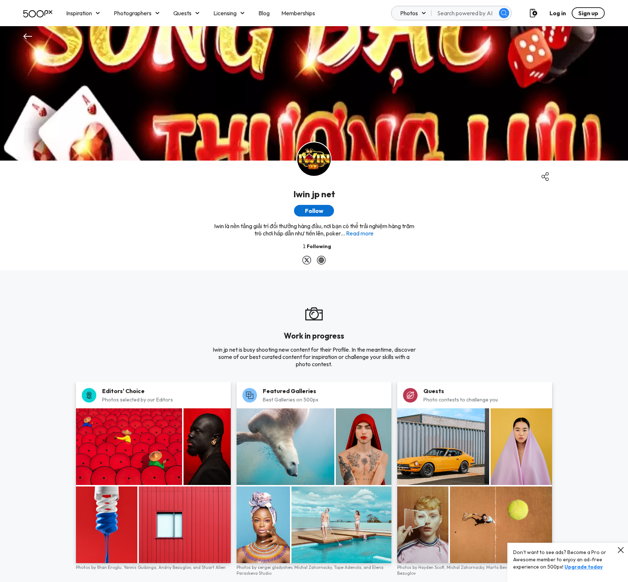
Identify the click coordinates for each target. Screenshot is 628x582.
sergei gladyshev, (276, 567)
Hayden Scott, (432, 567)
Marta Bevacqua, (504, 567)
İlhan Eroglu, (110, 567)
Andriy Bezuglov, (175, 567)
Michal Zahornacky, (314, 567)
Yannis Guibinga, (141, 567)
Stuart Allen (214, 567)
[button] (504, 13)
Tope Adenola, (348, 567)
